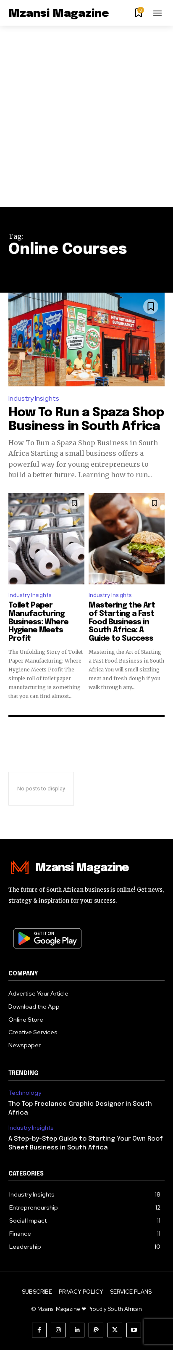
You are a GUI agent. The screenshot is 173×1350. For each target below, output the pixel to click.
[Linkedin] (77, 1330)
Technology (24, 1092)
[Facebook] (39, 1330)
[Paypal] (96, 1330)
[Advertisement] (86, 116)
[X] (114, 1330)
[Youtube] (133, 1330)
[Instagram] (58, 1330)
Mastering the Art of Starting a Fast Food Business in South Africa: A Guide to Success (122, 622)
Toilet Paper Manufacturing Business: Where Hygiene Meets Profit (38, 622)
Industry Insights (33, 398)
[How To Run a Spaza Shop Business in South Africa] (86, 339)
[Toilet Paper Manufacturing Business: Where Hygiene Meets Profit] (46, 538)
